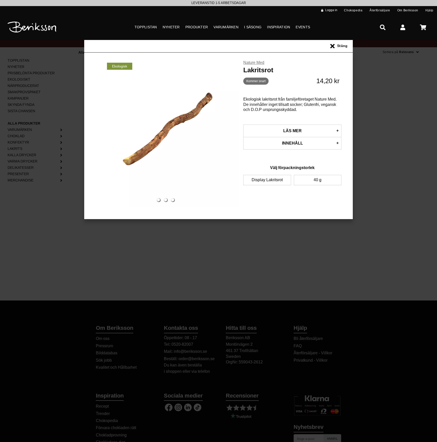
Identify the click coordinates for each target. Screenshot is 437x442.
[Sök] (383, 27)
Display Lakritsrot (267, 180)
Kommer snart (256, 81)
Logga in (331, 10)
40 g (317, 180)
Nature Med (253, 62)
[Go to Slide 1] (159, 200)
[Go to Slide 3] (173, 200)
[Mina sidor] (403, 27)
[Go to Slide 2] (166, 200)
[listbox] (218, 3)
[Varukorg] (423, 27)
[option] (218, 3)
